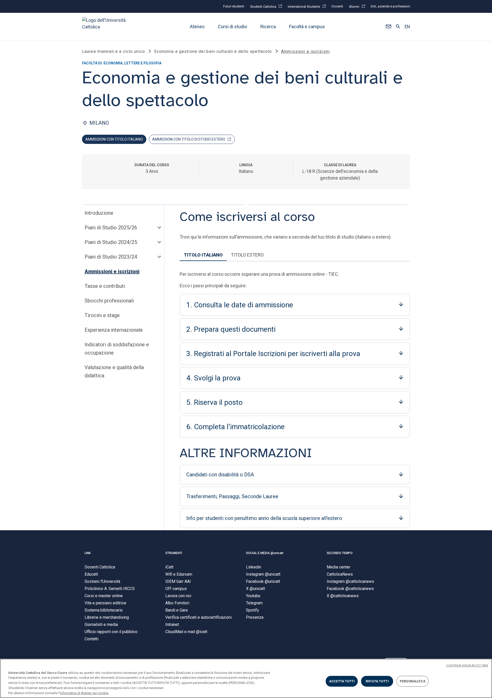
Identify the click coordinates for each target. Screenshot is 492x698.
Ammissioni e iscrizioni (112, 271)
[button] (388, 27)
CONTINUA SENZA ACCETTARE (467, 665)
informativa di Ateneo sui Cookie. (84, 693)
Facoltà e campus (307, 27)
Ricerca (268, 27)
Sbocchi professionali (109, 301)
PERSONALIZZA (412, 681)
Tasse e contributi (105, 286)
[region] (246, 678)
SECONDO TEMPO (340, 553)
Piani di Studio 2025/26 (111, 227)
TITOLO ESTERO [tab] (247, 255)
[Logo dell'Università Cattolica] (106, 27)
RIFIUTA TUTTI (377, 681)
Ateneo (197, 27)
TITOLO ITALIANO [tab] (203, 255)
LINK (88, 553)
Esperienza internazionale (114, 330)
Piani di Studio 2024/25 (111, 242)
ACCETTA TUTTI (342, 681)
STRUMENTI (173, 553)
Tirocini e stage (102, 315)
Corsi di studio (232, 27)
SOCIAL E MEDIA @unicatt (264, 553)
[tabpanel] (295, 398)
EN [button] (407, 27)
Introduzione (99, 213)
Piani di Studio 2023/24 (111, 257)
